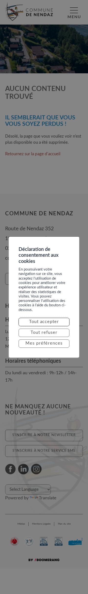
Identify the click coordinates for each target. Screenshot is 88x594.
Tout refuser (44, 332)
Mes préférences (44, 343)
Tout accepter (44, 322)
